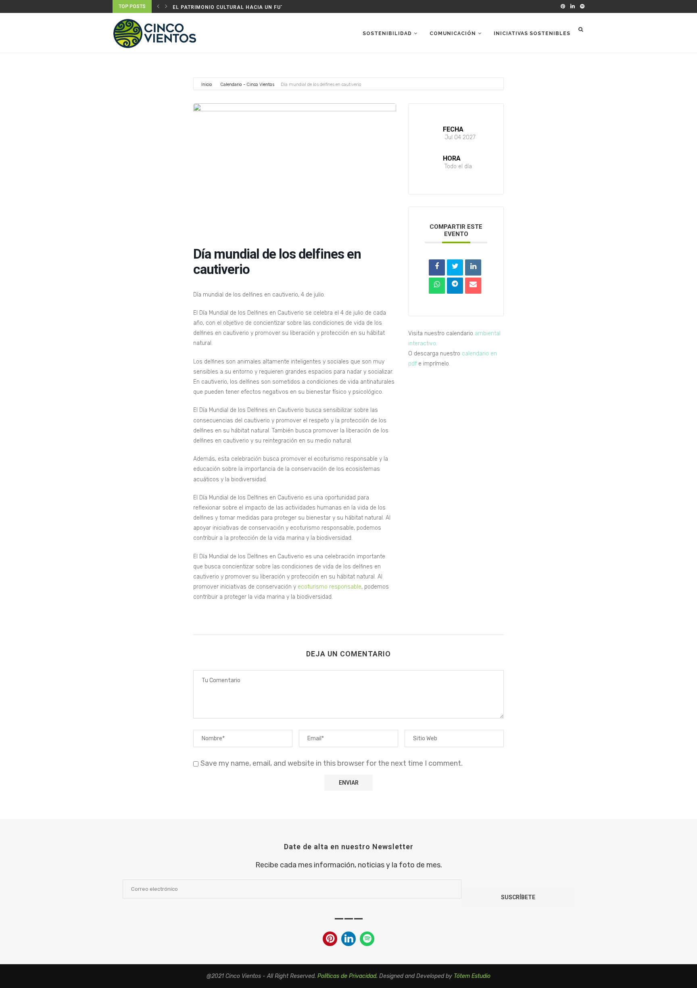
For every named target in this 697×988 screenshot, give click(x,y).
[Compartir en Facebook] (437, 267)
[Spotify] (582, 6)
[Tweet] (455, 267)
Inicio (207, 84)
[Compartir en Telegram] (455, 286)
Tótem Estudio (472, 976)
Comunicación (453, 33)
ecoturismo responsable (329, 586)
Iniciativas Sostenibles (532, 33)
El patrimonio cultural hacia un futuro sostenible (251, 7)
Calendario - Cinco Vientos (247, 84)
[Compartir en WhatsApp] (437, 286)
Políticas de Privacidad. (347, 976)
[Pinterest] (563, 6)
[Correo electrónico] (473, 286)
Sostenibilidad (387, 33)
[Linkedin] (572, 6)
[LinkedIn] (473, 267)
